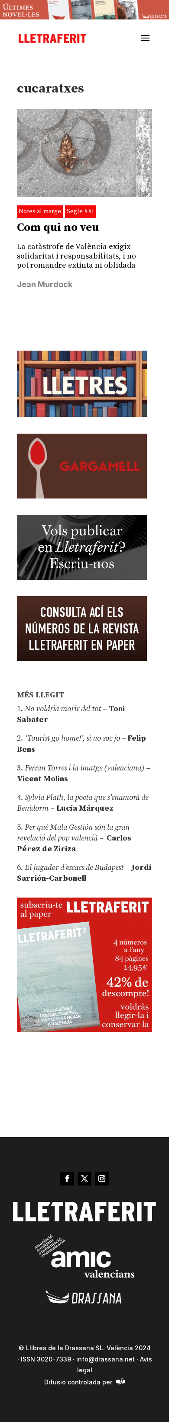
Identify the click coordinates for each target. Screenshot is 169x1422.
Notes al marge (40, 211)
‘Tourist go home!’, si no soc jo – (75, 738)
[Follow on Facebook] (67, 1179)
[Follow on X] (84, 1179)
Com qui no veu (58, 227)
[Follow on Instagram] (102, 1179)
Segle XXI (80, 211)
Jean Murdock (44, 284)
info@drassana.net (105, 1359)
